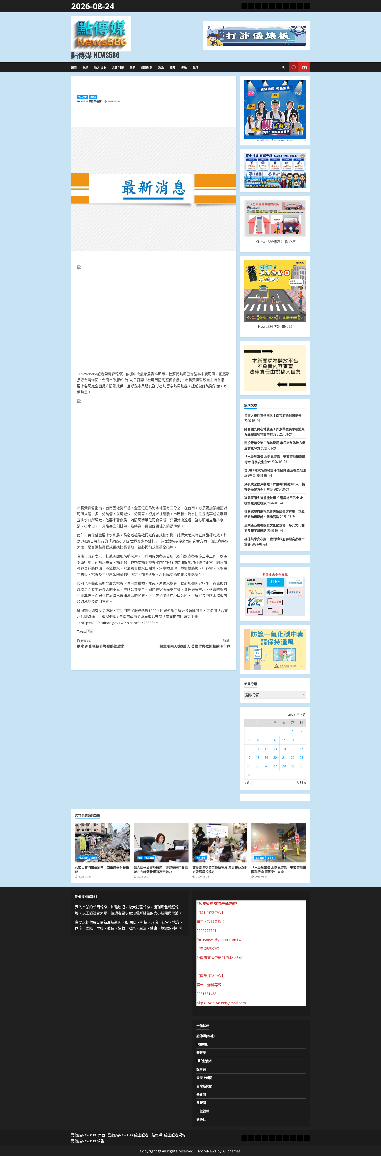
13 (275, 749)
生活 (195, 67)
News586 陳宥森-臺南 (89, 101)
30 (301, 766)
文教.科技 (118, 67)
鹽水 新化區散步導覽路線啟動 (100, 643)
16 (301, 749)
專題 (132, 67)
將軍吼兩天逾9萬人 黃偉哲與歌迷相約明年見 (195, 643)
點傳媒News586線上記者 (128, 1135)
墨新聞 (201, 1094)
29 (292, 766)
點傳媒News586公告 (87, 1141)
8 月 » (301, 782)
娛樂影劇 (146, 67)
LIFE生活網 (204, 1060)
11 (257, 749)
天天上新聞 (204, 1077)
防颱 (90, 631)
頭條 (74, 67)
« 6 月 (249, 782)
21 (284, 757)
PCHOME (202, 1044)
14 (284, 749)
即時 (304, 67)
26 (266, 766)
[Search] (283, 67)
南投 (140, 857)
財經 (85, 67)
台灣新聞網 (204, 1086)
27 (275, 766)
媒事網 (201, 1069)
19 (266, 757)
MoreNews (207, 1151)
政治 (161, 67)
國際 (172, 67)
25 (257, 766)
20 (275, 757)
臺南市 (93, 96)
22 (292, 757)
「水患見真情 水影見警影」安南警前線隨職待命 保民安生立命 (278, 842)
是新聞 (201, 1102)
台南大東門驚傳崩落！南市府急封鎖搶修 (272, 415)
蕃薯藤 (201, 1052)
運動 (184, 67)
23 (301, 757)
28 (284, 766)
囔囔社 (201, 1119)
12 (266, 749)
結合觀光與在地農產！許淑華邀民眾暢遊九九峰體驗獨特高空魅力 (161, 842)
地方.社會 (100, 67)
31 (248, 775)
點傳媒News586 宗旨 (88, 1135)
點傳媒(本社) (205, 1035)
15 (292, 749)
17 (248, 757)
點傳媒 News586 (95, 55)
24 (248, 766)
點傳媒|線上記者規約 (168, 1135)
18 (257, 757)
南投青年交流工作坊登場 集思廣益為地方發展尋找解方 (219, 842)
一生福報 (202, 1110)
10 (248, 749)
